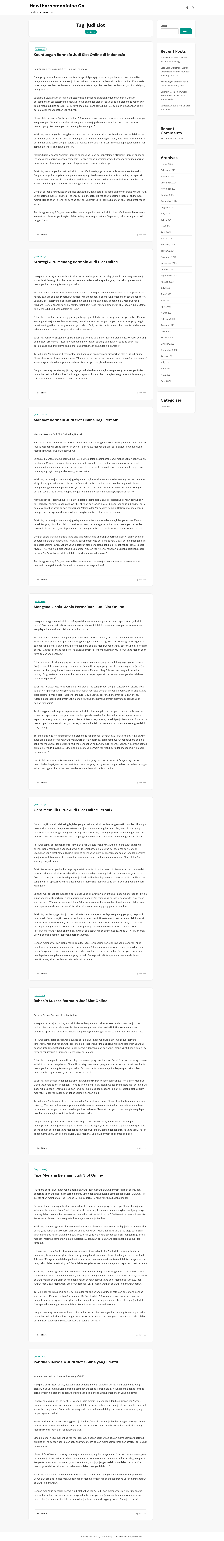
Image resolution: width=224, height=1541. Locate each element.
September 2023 (169, 275)
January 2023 (167, 325)
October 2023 (167, 269)
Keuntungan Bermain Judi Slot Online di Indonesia (79, 54)
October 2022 (167, 343)
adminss (142, 235)
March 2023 (167, 312)
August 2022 (167, 356)
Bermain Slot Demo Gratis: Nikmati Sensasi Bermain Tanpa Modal (174, 95)
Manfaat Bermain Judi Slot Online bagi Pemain (76, 420)
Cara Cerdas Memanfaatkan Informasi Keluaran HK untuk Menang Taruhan (175, 71)
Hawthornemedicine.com (59, 6)
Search (164, 25)
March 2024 (167, 238)
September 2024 (169, 201)
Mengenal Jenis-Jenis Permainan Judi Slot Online (79, 606)
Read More (42, 235)
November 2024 (169, 188)
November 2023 (169, 263)
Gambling (165, 406)
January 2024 (167, 250)
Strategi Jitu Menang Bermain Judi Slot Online (76, 261)
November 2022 (169, 337)
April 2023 (166, 306)
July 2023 (166, 288)
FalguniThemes (135, 1536)
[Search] (193, 7)
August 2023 (167, 281)
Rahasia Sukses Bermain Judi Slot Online (70, 1000)
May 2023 (165, 300)
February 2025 (168, 170)
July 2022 (166, 362)
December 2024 (169, 182)
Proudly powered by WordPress (96, 1536)
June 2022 (166, 368)
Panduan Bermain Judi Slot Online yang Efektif (76, 1362)
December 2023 (169, 257)
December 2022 (169, 331)
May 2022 (165, 374)
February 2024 (168, 244)
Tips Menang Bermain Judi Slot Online (68, 1175)
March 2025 (167, 164)
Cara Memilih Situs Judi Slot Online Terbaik (73, 809)
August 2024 (167, 207)
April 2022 (166, 381)
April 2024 (166, 232)
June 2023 (166, 294)
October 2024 (167, 195)
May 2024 (165, 226)
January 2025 (167, 176)
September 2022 (169, 350)
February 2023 (168, 319)
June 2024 (166, 219)
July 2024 (166, 213)
